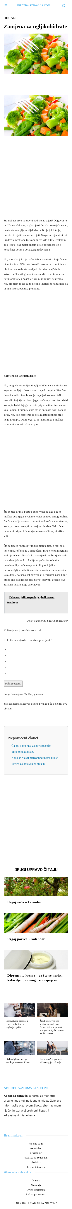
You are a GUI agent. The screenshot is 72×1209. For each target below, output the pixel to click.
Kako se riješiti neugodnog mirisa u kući (34, 757)
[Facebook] (23, 83)
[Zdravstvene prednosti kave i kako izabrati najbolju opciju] (19, 1010)
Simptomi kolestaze (22, 751)
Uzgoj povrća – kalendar (26, 939)
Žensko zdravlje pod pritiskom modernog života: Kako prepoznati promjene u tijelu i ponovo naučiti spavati (52, 1027)
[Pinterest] (40, 83)
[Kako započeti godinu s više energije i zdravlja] (52, 1048)
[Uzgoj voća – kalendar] (36, 886)
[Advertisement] (36, 177)
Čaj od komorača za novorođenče (31, 745)
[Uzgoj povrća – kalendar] (36, 923)
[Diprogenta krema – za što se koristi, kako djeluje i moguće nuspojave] (36, 959)
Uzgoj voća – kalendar (24, 902)
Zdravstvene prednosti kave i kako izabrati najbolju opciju (17, 1024)
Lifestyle (10, 18)
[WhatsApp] (48, 83)
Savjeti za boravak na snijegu (28, 763)
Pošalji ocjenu (13, 683)
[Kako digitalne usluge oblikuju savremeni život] (19, 1048)
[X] (31, 83)
